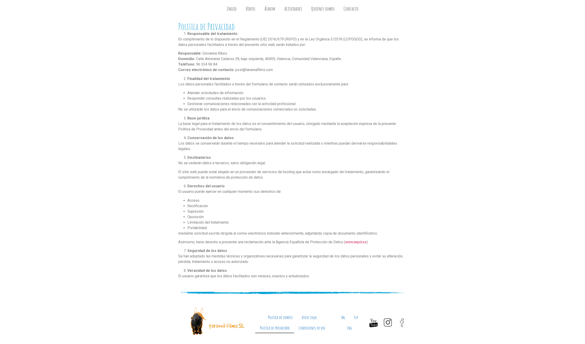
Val (343, 317)
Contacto (351, 8)
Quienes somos (323, 8)
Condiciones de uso (312, 328)
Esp (356, 317)
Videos (250, 8)
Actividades (293, 8)
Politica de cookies (280, 317)
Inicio (232, 8)
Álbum (269, 8)
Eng (349, 328)
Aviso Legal (309, 317)
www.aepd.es (356, 242)
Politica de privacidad (275, 328)
